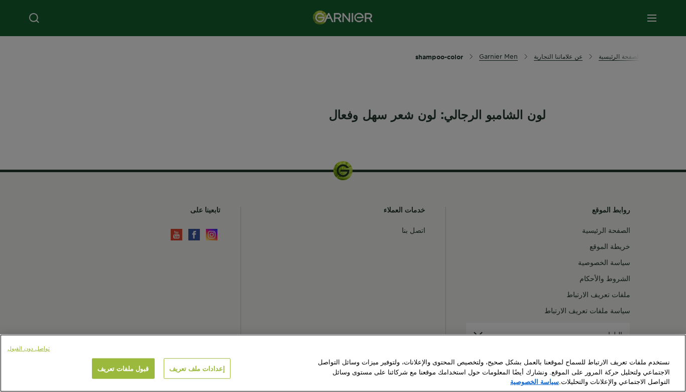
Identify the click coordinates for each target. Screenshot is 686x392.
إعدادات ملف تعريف (197, 368)
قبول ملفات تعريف (123, 368)
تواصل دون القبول (29, 347)
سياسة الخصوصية (534, 381)
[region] (343, 363)
